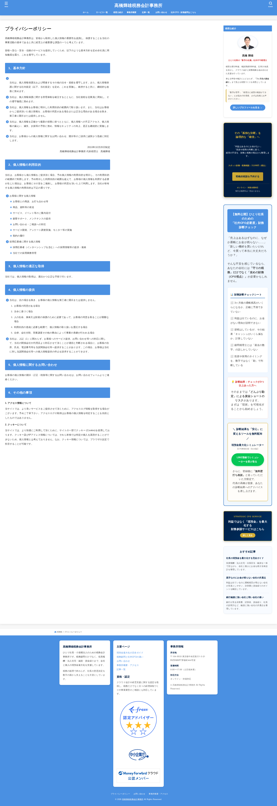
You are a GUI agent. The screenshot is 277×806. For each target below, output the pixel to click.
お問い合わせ (161, 12)
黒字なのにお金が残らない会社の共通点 (246, 578)
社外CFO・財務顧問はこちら (183, 12)
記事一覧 (148, 12)
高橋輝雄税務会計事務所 (138, 5)
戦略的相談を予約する (248, 176)
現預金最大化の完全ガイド (130, 652)
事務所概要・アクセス (128, 665)
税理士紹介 (118, 12)
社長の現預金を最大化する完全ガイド (245, 558)
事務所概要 (131, 12)
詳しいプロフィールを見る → (247, 107)
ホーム (87, 12)
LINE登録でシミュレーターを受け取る (248, 459)
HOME (59, 632)
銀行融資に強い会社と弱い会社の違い (245, 597)
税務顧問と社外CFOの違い (130, 656)
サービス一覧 (104, 12)
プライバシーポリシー (120, 794)
